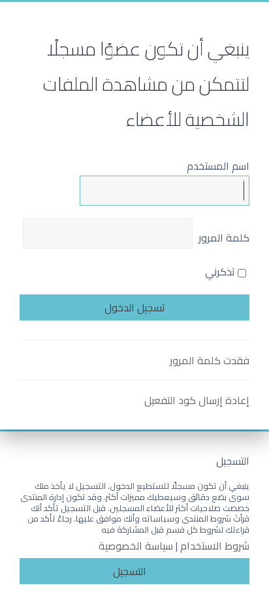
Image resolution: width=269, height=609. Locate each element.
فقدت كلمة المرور (209, 360)
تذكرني (221, 271)
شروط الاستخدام (214, 546)
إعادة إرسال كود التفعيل (196, 400)
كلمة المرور (223, 237)
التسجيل (129, 571)
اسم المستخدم (218, 166)
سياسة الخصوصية (136, 546)
